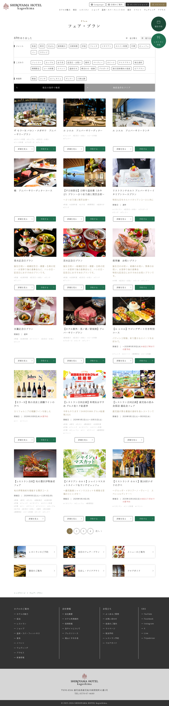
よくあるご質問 (112, 614)
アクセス (162, 9)
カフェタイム (55, 78)
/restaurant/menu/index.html (134, 552)
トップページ (20, 593)
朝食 (34, 78)
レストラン (158, 43)
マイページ (160, 4)
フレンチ (93, 46)
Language (99, 4)
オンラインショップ (138, 4)
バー (34, 52)
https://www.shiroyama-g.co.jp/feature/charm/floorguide (134, 571)
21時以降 (81, 78)
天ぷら (51, 46)
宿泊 (19, 619)
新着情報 (20, 657)
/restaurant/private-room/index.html (35, 571)
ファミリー (37, 62)
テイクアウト (124, 62)
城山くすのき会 (71, 638)
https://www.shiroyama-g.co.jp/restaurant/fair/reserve (35, 552)
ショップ (20, 628)
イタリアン (106, 46)
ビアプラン (139, 68)
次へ (97, 531)
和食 (34, 46)
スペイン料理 (121, 46)
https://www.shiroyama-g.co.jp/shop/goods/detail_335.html (84, 571)
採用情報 (69, 623)
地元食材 (138, 62)
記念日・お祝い (74, 62)
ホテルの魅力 (65, 9)
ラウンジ (44, 52)
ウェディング (22, 647)
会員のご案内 (117, 4)
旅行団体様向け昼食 (121, 68)
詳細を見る (23, 149)
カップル (49, 62)
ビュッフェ (144, 46)
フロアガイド (111, 643)
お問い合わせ (111, 619)
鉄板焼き (62, 46)
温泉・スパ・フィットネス (28, 633)
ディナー (69, 78)
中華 (133, 46)
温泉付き (73, 68)
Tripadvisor (149, 638)
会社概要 (69, 614)
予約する (44, 149)
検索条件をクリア (122, 87)
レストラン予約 (112, 638)
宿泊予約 (158, 26)
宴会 (19, 638)
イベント (61, 68)
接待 (87, 62)
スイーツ (111, 62)
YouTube (148, 614)
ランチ (43, 78)
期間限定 (36, 68)
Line (146, 633)
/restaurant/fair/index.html (84, 552)
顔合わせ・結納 (88, 68)
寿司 (42, 46)
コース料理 (48, 68)
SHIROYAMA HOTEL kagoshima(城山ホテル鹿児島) (22, 6)
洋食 (84, 46)
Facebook (148, 619)
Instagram (149, 623)
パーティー (98, 62)
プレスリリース (71, 633)
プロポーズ (104, 68)
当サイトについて (72, 628)
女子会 (60, 62)
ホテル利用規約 (71, 619)
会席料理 (74, 46)
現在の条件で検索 (51, 87)
